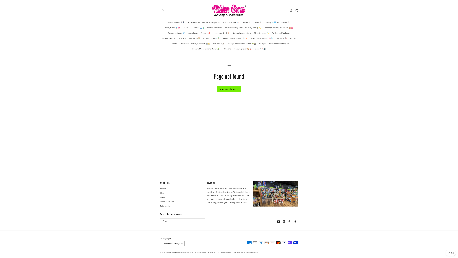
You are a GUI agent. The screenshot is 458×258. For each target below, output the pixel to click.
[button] (163, 10)
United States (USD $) (171, 244)
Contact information (252, 252)
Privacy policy (212, 252)
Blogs (162, 193)
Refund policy (165, 206)
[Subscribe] (202, 221)
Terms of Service (167, 202)
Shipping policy (238, 252)
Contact (163, 197)
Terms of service (225, 252)
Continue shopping (229, 89)
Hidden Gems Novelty (173, 252)
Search (163, 189)
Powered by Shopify (187, 252)
